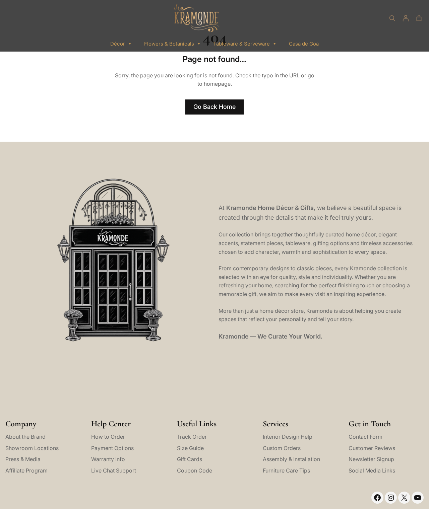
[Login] (405, 18)
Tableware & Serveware (241, 44)
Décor (117, 44)
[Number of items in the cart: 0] (419, 18)
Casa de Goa (304, 44)
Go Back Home (214, 106)
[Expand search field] (392, 18)
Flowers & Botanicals (169, 44)
